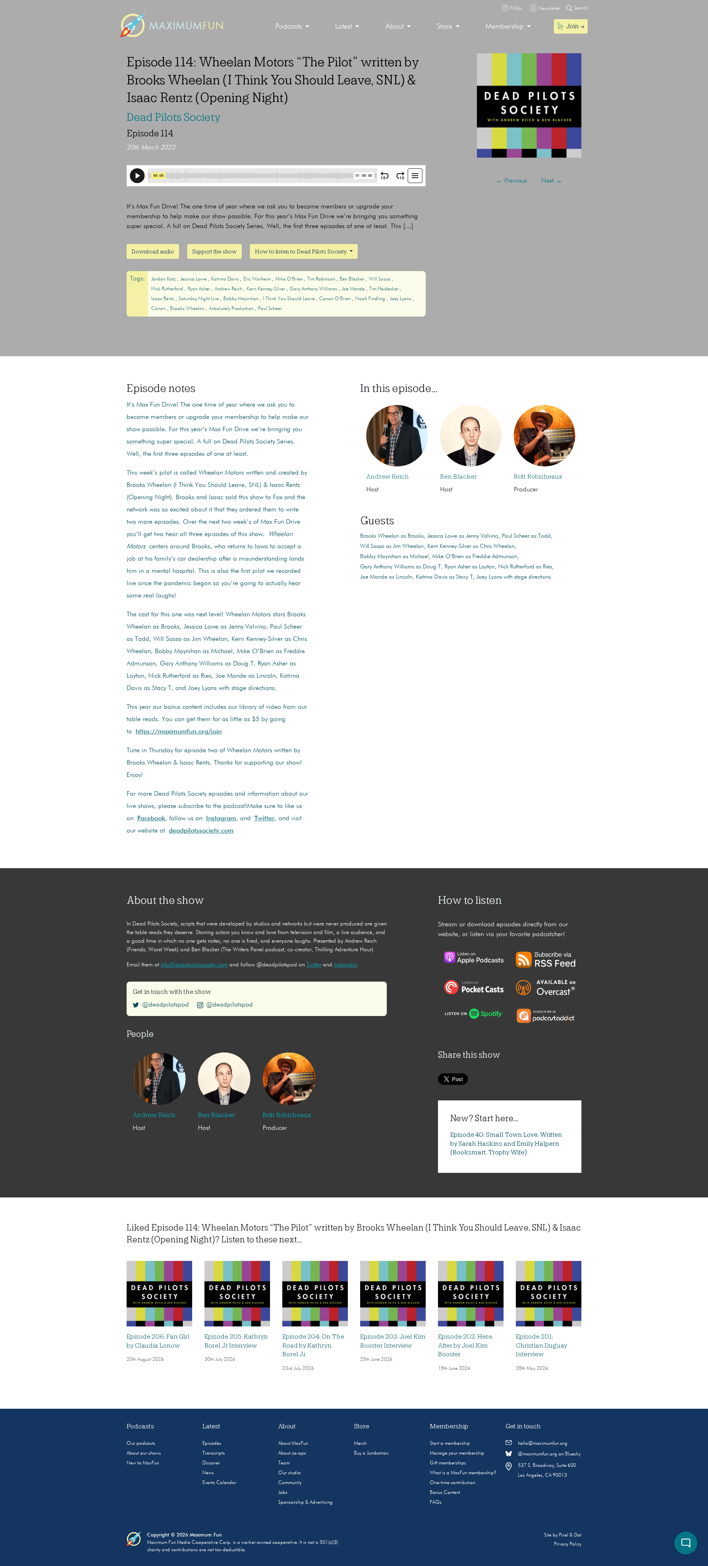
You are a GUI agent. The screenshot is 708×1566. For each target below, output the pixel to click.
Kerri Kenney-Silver (266, 289)
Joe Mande (354, 289)
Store (444, 26)
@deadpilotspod (165, 1005)
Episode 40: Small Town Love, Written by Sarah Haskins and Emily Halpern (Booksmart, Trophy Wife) (506, 1143)
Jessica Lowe (194, 279)
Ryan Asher (199, 289)
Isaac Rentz (163, 298)
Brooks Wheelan (188, 308)
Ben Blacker (352, 279)
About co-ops (292, 1453)
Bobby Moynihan (241, 298)
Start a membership (450, 1443)
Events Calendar (219, 1482)
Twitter (313, 965)
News (208, 1473)
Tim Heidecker (384, 289)
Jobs (283, 1492)
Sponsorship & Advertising (305, 1502)
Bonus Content (445, 1492)
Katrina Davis (225, 279)
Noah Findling (370, 298)
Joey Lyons (401, 298)
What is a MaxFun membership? (463, 1473)
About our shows (144, 1453)
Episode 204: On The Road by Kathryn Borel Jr (313, 1345)
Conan (159, 308)
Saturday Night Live (199, 298)
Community (290, 1482)
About (395, 26)
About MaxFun (293, 1443)
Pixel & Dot (570, 1535)
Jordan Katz (164, 279)
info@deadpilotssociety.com (194, 965)
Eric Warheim (257, 279)
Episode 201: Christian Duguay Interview (541, 1345)
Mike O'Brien (289, 279)
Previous (511, 181)
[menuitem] (292, 27)
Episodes (211, 1443)
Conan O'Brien (335, 298)
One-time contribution (452, 1482)
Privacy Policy (567, 1544)
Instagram (345, 965)
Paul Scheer (270, 308)
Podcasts (288, 26)
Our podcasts (141, 1443)
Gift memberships (448, 1463)
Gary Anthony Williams (314, 289)
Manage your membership (457, 1453)
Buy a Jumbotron (371, 1453)
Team (284, 1463)
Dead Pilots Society (174, 117)
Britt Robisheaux (538, 476)
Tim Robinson (321, 279)
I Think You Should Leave (289, 298)
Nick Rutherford (167, 289)
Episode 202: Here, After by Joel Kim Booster (465, 1345)
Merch (360, 1443)
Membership (505, 26)
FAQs (436, 1502)
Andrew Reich (229, 289)
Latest (343, 26)
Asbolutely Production (232, 308)
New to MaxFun (143, 1463)
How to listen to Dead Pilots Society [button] (301, 251)
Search (580, 8)
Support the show (214, 251)
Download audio (153, 251)
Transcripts (213, 1453)
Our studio (289, 1473)
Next (551, 181)
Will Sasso (380, 279)
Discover (211, 1463)
